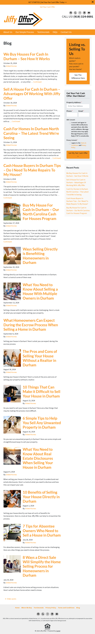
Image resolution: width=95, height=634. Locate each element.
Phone (69, 111)
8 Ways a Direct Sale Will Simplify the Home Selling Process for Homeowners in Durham (42, 566)
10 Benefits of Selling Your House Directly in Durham (41, 496)
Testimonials (43, 32)
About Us (7, 32)
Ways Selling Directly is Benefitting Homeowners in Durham (40, 256)
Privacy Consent (72, 140)
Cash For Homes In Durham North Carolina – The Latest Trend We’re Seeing (31, 133)
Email (81, 111)
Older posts (11, 599)
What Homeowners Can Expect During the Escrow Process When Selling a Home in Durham (30, 325)
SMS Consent (70, 120)
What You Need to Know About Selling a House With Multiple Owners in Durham (40, 291)
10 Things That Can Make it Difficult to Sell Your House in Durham (41, 391)
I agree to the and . (78, 145)
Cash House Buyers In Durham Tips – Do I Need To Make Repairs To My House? (32, 170)
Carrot (58, 631)
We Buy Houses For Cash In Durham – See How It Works (26, 56)
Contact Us (66, 32)
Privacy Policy (51, 608)
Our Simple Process (25, 32)
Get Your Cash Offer (47, 7)
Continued (37, 82)
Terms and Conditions (66, 608)
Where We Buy (26, 608)
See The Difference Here (78, 77)
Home (17, 608)
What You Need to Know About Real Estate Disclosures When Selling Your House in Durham (38, 458)
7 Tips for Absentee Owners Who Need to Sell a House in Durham (42, 530)
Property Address (74, 102)
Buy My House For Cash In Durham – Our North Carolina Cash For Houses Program (41, 212)
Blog (78, 608)
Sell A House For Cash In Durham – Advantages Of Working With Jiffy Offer (31, 93)
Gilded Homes (11, 66)
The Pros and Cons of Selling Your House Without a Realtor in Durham (40, 358)
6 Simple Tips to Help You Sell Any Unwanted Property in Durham (42, 422)
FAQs (55, 32)
